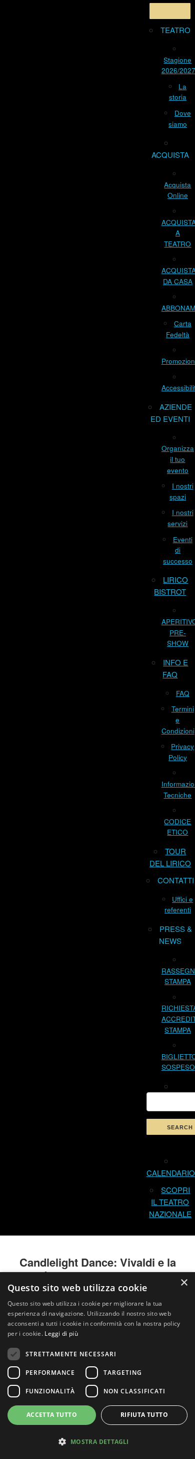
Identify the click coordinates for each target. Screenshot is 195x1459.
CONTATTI (176, 880)
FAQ (183, 693)
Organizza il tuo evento (178, 458)
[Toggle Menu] (170, 11)
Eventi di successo (177, 550)
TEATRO (175, 30)
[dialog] (97, 1365)
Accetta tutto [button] (51, 1414)
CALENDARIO (170, 1172)
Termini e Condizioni (178, 719)
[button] (98, 1441)
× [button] (184, 1283)
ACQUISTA (170, 154)
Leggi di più (61, 1333)
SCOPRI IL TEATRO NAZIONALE (170, 1201)
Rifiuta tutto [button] (144, 1414)
